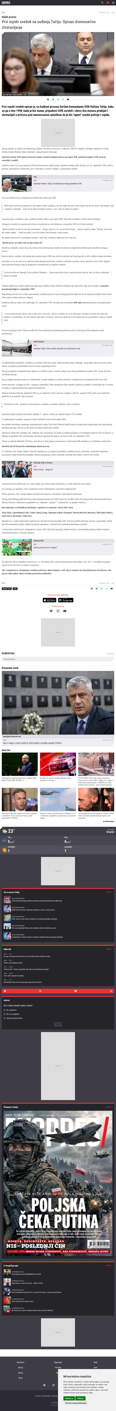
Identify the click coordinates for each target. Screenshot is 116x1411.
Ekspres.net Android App (65, 600)
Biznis (20, 1367)
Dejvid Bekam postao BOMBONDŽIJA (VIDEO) (58, 1273)
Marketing (46, 1396)
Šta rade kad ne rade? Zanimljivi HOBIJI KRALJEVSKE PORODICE (58, 1309)
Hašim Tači (7, 589)
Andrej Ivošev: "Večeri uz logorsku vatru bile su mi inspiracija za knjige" (58, 968)
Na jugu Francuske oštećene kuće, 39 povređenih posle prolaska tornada (58, 955)
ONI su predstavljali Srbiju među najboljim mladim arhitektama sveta (58, 926)
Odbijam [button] (80, 1398)
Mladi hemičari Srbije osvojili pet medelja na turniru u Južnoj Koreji (58, 908)
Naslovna (20, 1362)
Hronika (58, 1367)
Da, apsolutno (12, 1010)
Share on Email (67, 99)
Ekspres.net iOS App (49, 600)
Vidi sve (108, 892)
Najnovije (58, 1362)
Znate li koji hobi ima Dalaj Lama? (58, 1300)
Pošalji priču (108, 2)
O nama (38, 1396)
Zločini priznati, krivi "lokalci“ (58, 547)
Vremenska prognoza (58, 831)
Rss (111, 991)
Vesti (95, 1362)
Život (21, 1378)
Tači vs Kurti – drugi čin (58, 469)
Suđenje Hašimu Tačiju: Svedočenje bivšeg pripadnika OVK (58, 183)
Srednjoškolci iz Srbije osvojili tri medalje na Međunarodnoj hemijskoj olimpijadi (58, 935)
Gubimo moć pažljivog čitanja (58, 961)
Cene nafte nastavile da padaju (58, 974)
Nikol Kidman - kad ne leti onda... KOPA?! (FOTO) (58, 1282)
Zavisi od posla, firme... (15, 1018)
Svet (95, 1367)
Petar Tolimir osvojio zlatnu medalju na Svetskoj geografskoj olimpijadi (58, 917)
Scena (20, 1373)
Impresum (55, 1396)
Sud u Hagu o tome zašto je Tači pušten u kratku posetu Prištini (58, 708)
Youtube (65, 611)
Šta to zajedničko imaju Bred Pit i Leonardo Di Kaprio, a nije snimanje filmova (58, 1291)
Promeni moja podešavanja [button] (75, 1403)
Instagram (58, 611)
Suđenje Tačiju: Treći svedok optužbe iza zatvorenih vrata (58, 348)
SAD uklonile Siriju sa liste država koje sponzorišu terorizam (58, 981)
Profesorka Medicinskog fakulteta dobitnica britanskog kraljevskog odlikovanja (58, 899)
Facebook (51, 611)
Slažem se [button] (69, 1398)
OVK (15, 589)
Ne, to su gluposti (13, 1014)
